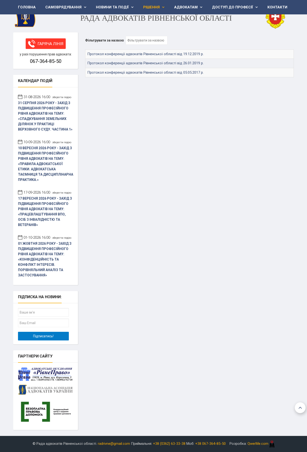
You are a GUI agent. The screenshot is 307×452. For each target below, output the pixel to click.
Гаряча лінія (50, 43)
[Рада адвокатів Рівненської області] (25, 14)
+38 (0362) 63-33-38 (169, 443)
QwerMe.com (258, 443)
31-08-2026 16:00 (47, 97)
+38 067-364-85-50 (210, 443)
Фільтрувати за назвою (105, 40)
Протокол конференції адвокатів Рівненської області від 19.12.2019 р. (145, 54)
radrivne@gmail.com (114, 443)
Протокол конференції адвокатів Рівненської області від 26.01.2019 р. (145, 63)
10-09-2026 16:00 (47, 142)
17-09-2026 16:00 (47, 192)
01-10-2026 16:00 (47, 237)
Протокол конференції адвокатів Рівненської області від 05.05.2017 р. (145, 72)
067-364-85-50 (45, 61)
